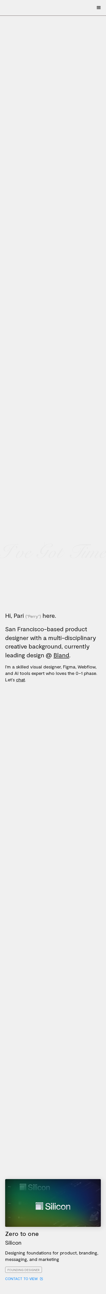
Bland (61, 655)
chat (20, 679)
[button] (98, 7)
